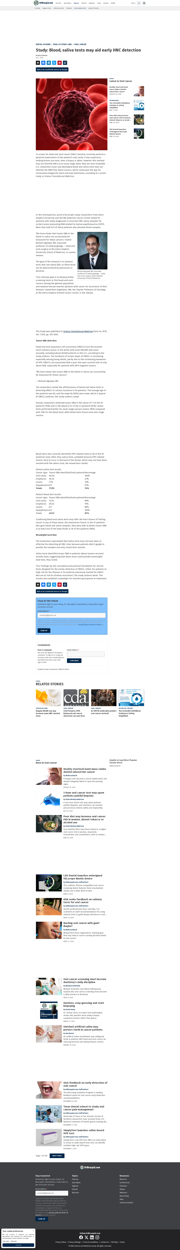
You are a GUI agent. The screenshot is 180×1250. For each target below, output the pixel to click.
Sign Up (44, 631)
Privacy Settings (74, 1242)
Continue (74, 661)
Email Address (44, 611)
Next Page (57, 1156)
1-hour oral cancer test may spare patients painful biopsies (83, 794)
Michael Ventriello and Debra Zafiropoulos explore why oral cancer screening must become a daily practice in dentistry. (85, 992)
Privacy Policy (60, 1242)
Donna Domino (41, 55)
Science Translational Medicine (78, 331)
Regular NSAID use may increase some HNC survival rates (48, 713)
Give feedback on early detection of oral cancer (85, 1084)
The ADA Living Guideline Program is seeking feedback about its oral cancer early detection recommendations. (84, 1095)
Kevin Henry (70, 1009)
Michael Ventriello (73, 986)
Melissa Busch (71, 776)
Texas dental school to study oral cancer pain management (83, 1108)
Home (122, 1242)
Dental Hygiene (43, 44)
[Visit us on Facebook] (81, 1237)
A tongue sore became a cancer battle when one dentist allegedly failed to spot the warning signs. (85, 781)
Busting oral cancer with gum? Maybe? (81, 925)
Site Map (114, 1242)
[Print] (38, 63)
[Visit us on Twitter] (86, 1237)
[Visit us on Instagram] (97, 1237)
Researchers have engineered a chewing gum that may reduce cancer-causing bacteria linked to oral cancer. (84, 935)
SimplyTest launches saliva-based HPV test (83, 1132)
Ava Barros (70, 1033)
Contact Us (105, 1242)
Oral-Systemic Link (62, 44)
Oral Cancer (80, 44)
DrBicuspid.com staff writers (77, 882)
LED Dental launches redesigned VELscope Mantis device (118, 131)
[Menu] (144, 3)
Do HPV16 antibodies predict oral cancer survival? (103, 712)
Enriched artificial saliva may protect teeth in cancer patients (83, 1028)
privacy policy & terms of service (89, 625)
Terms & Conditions (90, 1242)
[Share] (43, 63)
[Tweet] (54, 63)
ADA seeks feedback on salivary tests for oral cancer (82, 901)
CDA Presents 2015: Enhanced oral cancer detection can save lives (74, 713)
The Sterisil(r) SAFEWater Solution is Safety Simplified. (119, 105)
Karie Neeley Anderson (75, 799)
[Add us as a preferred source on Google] (65, 63)
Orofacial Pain (41, 708)
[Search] (139, 3)
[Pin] (60, 63)
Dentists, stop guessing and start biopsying (83, 1004)
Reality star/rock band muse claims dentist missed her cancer (118, 89)
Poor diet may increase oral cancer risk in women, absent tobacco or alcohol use (120, 117)
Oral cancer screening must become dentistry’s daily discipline (84, 981)
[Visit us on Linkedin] (92, 1237)
